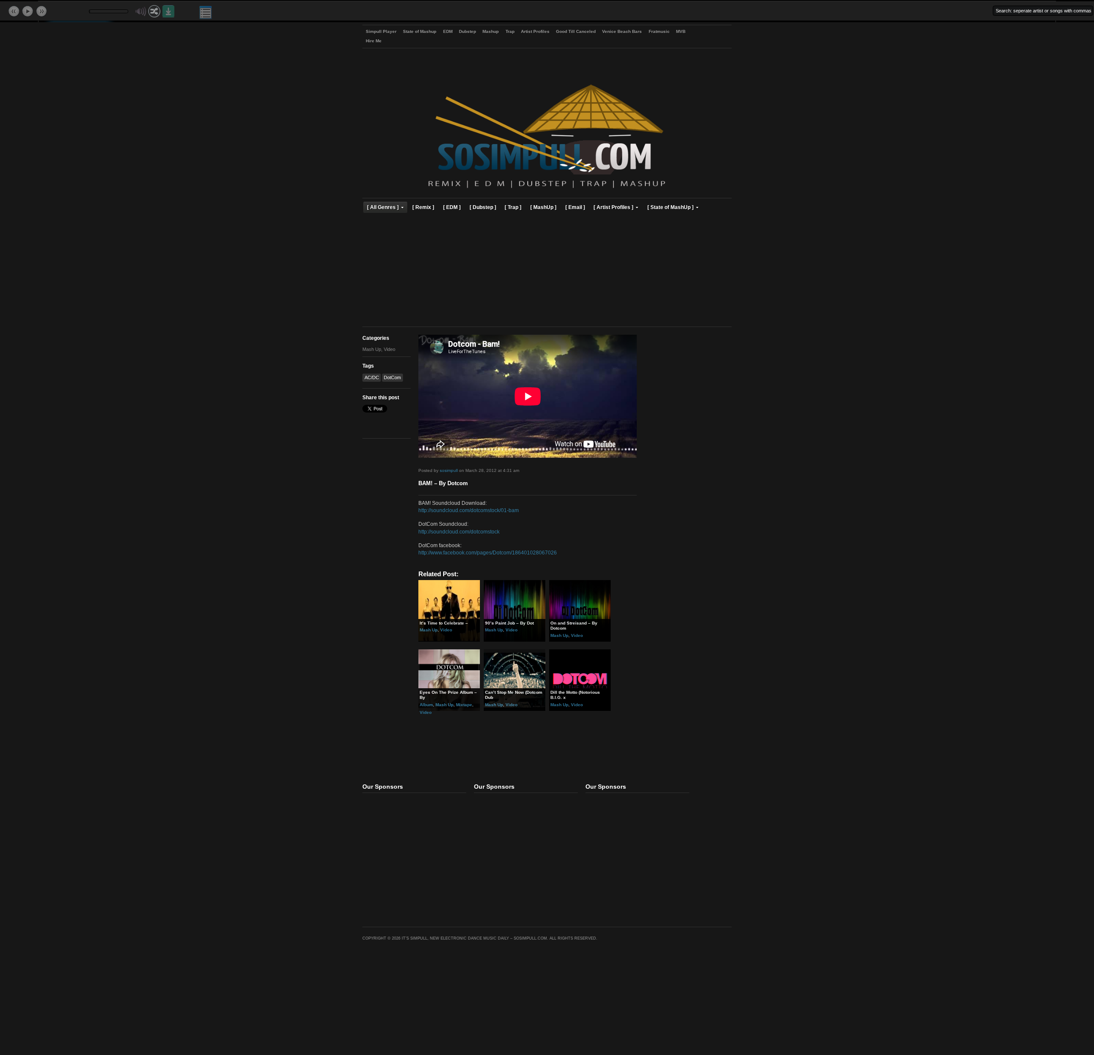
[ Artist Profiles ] (613, 207)
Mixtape (464, 704)
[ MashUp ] (543, 207)
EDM (448, 31)
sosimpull (449, 470)
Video (389, 349)
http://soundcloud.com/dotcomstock (459, 531)
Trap (510, 31)
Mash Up (371, 349)
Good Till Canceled (576, 31)
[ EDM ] (452, 207)
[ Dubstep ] (483, 207)
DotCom (392, 377)
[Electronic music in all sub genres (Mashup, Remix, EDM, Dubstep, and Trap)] (547, 189)
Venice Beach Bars (622, 31)
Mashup (490, 31)
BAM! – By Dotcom (443, 483)
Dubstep (467, 31)
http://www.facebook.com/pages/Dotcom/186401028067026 (487, 552)
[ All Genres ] (383, 207)
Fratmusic (659, 31)
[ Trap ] (513, 207)
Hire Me (374, 40)
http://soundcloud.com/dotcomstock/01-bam (468, 510)
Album (426, 704)
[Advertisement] (547, 271)
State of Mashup (419, 31)
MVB (680, 31)
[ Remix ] (423, 207)
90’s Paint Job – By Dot (509, 623)
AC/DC (372, 377)
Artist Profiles (535, 31)
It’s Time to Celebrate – (444, 623)
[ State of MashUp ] (670, 207)
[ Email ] (575, 207)
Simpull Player (381, 31)
